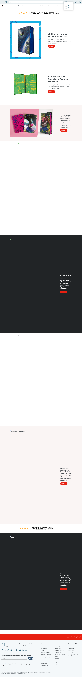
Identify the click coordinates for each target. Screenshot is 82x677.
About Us (43, 646)
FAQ (55, 660)
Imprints (11, 5)
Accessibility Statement (45, 660)
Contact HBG (57, 658)
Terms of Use (70, 646)
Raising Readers (58, 664)
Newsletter (29, 5)
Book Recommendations (53, 5)
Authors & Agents (58, 646)
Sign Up (31, 658)
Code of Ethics (71, 652)
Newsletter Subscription (46, 652)
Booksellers (57, 666)
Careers (56, 656)
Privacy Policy (71, 648)
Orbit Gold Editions (20, 5)
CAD (69, 7)
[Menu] (2, 1)
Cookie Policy (71, 650)
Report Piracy (71, 657)
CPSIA (69, 662)
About (36, 5)
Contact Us (42, 5)
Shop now (51, 46)
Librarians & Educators (59, 650)
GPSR (69, 664)
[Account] (76, 2)
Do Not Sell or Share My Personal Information (73, 655)
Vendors (56, 662)
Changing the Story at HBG (46, 657)
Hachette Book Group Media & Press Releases (46, 662)
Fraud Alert (70, 660)
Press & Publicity (44, 665)
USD (69, 5)
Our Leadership (44, 648)
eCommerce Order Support (60, 652)
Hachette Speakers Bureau (60, 654)
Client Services (58, 648)
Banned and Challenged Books (46, 655)
